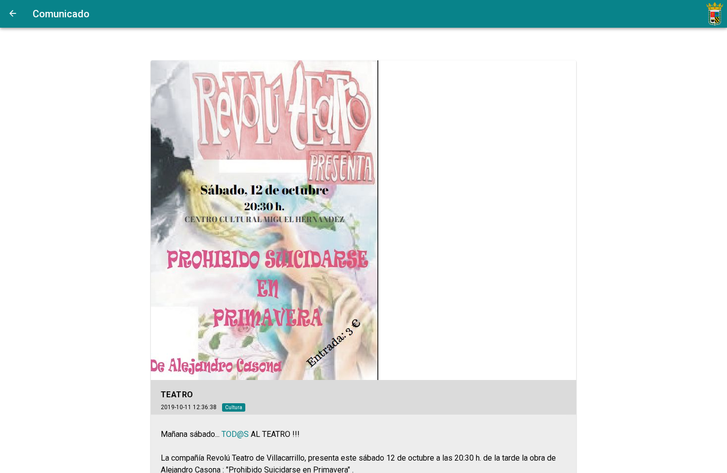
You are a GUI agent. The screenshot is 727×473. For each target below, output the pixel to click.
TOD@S (235, 434)
